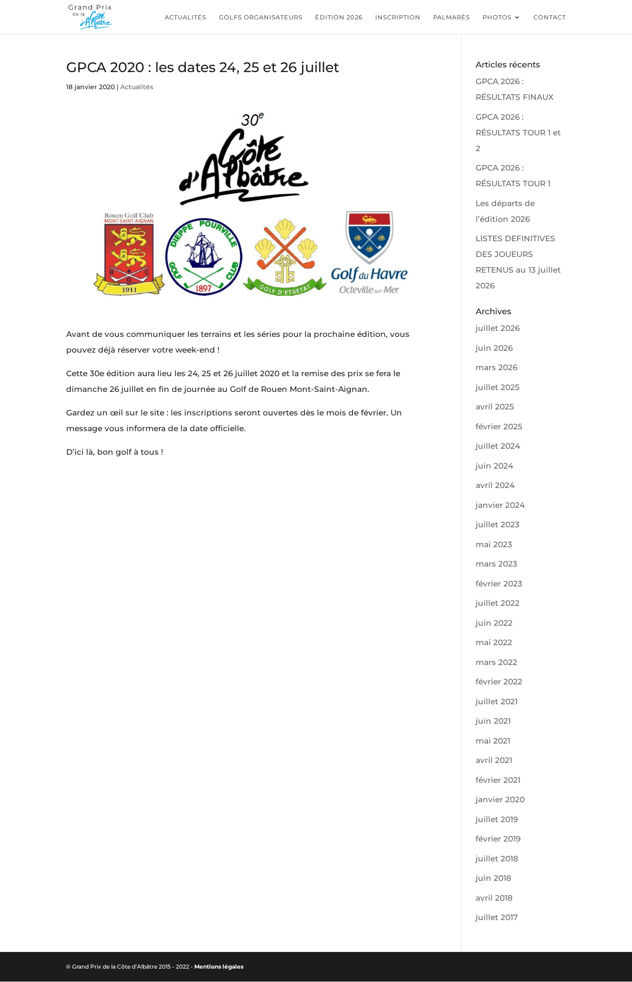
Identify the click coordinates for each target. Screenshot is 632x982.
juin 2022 (494, 623)
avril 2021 (494, 760)
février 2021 (498, 780)
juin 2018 (493, 878)
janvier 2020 (500, 799)
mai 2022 (494, 642)
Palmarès (451, 17)
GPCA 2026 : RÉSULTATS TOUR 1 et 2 (518, 132)
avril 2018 (494, 898)
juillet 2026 (498, 328)
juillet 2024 (498, 446)
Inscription (398, 17)
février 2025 (499, 426)
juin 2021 (493, 721)
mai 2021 (493, 740)
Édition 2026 (339, 17)
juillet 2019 (497, 819)
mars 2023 (496, 563)
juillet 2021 (497, 701)
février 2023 (499, 583)
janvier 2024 (500, 505)
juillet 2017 (497, 917)
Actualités (185, 17)
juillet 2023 (498, 524)
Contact (549, 17)
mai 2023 (494, 544)
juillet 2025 (498, 387)
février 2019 (498, 838)
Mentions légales (218, 966)
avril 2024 (495, 485)
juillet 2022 (498, 603)
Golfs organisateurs (261, 17)
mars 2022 (496, 662)
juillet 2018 (497, 858)
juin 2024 (494, 465)
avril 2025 (495, 406)
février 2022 (499, 681)
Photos (497, 17)
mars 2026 (496, 367)
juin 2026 (494, 348)
